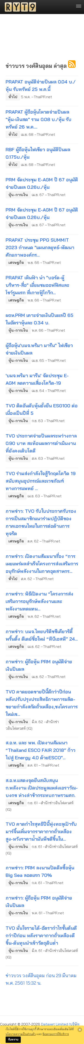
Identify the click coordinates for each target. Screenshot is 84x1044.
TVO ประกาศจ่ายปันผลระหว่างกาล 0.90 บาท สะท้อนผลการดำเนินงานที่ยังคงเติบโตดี (41, 443)
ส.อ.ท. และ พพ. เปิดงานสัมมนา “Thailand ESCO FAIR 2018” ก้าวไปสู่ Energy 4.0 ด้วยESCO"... (40, 750)
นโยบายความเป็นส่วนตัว (21, 1034)
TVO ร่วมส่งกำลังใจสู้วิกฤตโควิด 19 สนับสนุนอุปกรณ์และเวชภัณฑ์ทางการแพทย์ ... (41, 480)
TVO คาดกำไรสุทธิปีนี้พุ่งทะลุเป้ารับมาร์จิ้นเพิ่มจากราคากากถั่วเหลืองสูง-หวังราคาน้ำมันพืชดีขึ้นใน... (41, 831)
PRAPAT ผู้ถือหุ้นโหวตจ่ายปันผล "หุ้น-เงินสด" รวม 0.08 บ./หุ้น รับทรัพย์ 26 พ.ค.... (38, 119)
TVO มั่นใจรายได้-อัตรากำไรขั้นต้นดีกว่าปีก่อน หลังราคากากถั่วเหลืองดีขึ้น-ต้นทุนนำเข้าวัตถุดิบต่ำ (41, 935)
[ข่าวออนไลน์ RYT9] (19, 7)
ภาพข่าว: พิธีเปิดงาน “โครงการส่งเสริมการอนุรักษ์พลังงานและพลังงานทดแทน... (39, 601)
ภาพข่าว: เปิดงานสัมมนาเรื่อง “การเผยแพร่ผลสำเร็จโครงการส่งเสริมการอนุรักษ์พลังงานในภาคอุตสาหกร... (42, 563)
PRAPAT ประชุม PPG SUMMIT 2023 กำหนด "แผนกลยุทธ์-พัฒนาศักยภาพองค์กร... (40, 247)
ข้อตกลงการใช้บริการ (55, 1034)
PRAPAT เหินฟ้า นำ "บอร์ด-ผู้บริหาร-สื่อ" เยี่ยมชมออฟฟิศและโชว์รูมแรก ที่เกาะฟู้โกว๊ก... (37, 285)
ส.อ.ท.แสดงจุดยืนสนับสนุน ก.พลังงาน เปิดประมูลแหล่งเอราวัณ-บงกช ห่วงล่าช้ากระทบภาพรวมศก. (42, 787)
